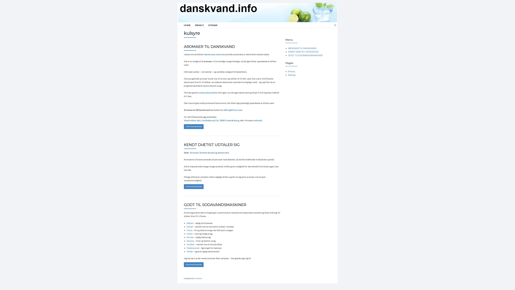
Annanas (190, 241)
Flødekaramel (193, 248)
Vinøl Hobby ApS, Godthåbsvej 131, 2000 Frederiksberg (211, 120)
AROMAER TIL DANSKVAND (209, 46)
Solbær (190, 226)
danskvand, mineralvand (216, 54)
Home (187, 25)
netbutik (257, 120)
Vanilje (190, 251)
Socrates (198, 279)
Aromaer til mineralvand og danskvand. (209, 152)
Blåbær (190, 223)
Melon (190, 233)
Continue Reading (193, 127)
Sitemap (213, 25)
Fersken (190, 237)
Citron (190, 230)
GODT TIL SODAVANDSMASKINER (215, 204)
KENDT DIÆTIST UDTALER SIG (212, 144)
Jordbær (191, 244)
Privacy (199, 25)
